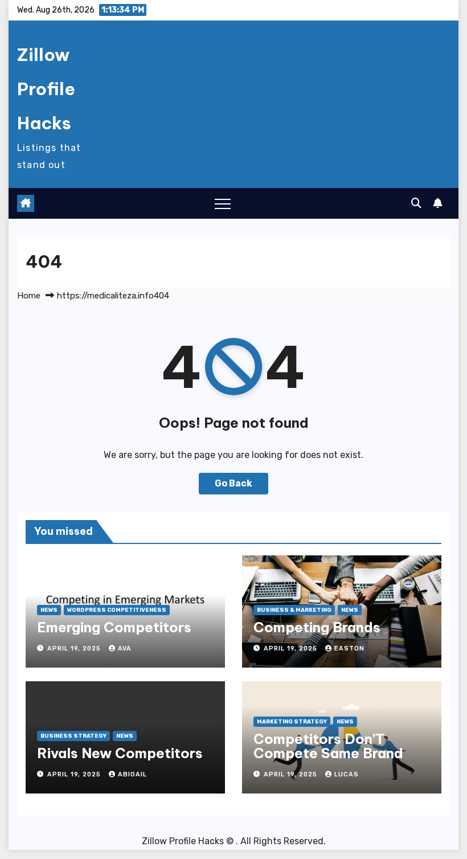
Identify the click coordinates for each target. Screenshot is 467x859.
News (49, 610)
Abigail (132, 774)
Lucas (346, 774)
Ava (125, 648)
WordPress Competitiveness (116, 610)
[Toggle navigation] (222, 203)
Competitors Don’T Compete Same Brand (328, 746)
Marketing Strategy (292, 721)
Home (28, 296)
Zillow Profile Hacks (46, 89)
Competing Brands (316, 627)
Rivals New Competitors (120, 753)
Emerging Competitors (114, 627)
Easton (349, 648)
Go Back (233, 483)
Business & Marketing (294, 610)
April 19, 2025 (75, 648)
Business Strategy (73, 736)
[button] (416, 203)
